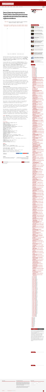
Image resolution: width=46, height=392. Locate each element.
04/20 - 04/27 (34, 301)
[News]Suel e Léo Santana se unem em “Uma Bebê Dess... (37, 98)
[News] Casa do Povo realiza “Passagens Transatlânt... (37, 245)
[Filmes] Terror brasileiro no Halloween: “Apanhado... (37, 273)
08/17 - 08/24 (34, 285)
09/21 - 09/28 (34, 280)
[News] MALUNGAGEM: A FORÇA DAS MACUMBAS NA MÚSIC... (37, 134)
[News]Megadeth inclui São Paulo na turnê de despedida (38, 131)
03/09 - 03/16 (34, 307)
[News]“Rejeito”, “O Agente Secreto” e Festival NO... (37, 182)
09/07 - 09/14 (34, 282)
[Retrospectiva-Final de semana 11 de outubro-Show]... (37, 264)
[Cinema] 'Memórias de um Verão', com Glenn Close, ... (37, 84)
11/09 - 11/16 (33, 74)
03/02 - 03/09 (34, 308)
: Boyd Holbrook (32, 383)
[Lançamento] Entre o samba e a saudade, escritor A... (38, 198)
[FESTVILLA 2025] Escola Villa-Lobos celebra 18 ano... (37, 123)
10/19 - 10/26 (34, 276)
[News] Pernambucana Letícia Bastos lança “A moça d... (37, 111)
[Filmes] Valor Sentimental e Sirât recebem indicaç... (37, 148)
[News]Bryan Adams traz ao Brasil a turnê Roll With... (38, 246)
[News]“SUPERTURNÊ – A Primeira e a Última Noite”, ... (37, 105)
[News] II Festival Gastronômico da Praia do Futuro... (37, 92)
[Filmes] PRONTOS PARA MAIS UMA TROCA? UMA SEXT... (38, 159)
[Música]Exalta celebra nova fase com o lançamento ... (37, 106)
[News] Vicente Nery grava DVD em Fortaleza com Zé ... (37, 243)
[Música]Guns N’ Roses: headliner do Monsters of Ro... (37, 95)
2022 (32, 319)
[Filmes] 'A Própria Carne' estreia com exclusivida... (37, 156)
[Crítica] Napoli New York (35, 142)
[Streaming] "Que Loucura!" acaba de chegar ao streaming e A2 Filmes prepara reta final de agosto (38, 41)
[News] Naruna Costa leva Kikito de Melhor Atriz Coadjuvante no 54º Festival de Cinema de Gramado (38, 53)
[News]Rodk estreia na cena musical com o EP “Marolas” (38, 122)
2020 (32, 321)
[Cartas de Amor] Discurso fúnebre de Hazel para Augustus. (39, 45)
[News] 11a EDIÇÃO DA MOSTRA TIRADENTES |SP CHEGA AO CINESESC (38, 33)
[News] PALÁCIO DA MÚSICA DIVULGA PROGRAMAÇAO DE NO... (37, 90)
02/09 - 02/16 (34, 311)
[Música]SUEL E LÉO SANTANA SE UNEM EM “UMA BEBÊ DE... (37, 108)
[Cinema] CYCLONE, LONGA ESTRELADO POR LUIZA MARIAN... (38, 78)
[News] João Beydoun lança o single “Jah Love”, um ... (38, 242)
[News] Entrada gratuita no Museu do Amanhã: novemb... (37, 261)
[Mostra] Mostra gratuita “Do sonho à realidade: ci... (37, 204)
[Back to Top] (43, 391)
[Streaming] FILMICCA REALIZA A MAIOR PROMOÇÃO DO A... (37, 79)
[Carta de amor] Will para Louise (38, 30)
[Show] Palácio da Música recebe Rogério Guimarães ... (38, 225)
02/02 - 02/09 (34, 312)
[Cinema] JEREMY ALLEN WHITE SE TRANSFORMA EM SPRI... (36, 162)
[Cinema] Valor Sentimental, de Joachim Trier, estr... (38, 268)
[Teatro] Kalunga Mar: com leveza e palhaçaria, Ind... (37, 171)
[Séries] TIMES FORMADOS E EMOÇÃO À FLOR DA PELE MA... (38, 215)
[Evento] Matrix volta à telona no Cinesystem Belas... (36, 272)
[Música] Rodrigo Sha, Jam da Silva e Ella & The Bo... (38, 253)
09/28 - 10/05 (34, 279)
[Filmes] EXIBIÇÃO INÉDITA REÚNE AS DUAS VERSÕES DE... (37, 81)
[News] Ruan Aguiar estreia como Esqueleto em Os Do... (36, 179)
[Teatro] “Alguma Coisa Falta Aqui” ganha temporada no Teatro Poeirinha (39, 57)
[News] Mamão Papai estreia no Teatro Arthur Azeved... (37, 178)
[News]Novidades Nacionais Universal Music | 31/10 (37, 103)
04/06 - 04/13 (34, 303)
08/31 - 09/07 (34, 283)
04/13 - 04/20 (34, 302)
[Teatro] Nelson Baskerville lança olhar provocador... (37, 170)
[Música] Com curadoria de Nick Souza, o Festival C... (37, 250)
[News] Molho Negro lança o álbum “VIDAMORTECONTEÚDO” (37, 116)
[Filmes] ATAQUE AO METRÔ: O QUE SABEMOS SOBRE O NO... (37, 221)
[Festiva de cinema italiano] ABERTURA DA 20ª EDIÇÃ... (38, 87)
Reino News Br (36, 10)
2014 (32, 327)
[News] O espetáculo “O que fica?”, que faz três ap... (37, 184)
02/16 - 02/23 (34, 310)
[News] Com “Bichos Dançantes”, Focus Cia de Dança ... (37, 117)
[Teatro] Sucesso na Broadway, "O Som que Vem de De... (37, 201)
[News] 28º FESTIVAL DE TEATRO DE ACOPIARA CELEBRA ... (37, 137)
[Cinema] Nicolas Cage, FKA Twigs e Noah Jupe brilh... (38, 151)
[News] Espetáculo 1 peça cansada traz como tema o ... (37, 141)
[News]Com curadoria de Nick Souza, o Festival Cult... (37, 240)
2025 (32, 67)
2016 (32, 325)
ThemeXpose (6, 390)
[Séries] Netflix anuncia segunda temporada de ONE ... (36, 229)
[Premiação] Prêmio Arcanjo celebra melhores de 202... (37, 212)
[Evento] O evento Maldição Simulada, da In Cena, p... (38, 256)
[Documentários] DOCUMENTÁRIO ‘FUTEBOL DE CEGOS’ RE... (37, 189)
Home (3, 0)
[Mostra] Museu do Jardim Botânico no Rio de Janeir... (38, 237)
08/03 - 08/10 (34, 287)
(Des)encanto (39, 382)
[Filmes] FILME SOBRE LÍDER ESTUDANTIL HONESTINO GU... (37, 196)
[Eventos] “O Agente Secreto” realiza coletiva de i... (37, 163)
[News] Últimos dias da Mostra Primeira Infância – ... (37, 139)
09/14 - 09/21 (34, 281)
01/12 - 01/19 (34, 315)
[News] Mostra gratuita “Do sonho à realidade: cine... (37, 254)
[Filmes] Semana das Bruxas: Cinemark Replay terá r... (37, 82)
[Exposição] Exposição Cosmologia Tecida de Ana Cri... (38, 226)
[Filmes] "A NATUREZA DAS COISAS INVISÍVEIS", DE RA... (36, 153)
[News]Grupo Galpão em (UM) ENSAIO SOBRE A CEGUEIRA (37, 236)
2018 (32, 323)
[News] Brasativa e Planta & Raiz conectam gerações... (36, 239)
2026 (32, 66)
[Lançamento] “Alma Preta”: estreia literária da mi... (37, 275)
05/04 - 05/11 (34, 299)
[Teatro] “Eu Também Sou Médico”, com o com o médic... (38, 223)
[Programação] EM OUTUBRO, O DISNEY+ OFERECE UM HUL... (37, 220)
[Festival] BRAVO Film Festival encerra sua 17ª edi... (38, 160)
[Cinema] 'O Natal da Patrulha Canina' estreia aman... (37, 143)
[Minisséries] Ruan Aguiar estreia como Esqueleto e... (37, 167)
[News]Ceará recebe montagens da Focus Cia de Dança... (38, 130)
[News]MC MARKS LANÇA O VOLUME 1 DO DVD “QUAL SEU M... (37, 109)
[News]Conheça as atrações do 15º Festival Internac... (37, 127)
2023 (32, 318)
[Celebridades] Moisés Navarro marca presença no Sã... (37, 206)
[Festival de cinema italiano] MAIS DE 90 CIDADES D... (37, 270)
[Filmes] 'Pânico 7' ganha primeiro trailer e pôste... (38, 85)
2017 (32, 324)
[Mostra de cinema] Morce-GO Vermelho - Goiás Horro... (38, 231)
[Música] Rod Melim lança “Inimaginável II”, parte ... (37, 136)
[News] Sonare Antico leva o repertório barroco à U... (37, 128)
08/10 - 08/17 (34, 286)
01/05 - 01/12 (34, 316)
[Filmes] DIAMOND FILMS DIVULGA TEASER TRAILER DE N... (37, 193)
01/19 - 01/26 (34, 314)
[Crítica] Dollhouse (35, 89)
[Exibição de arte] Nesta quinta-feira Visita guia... (37, 234)
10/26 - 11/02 (34, 76)
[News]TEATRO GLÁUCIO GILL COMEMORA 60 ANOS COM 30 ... (37, 120)
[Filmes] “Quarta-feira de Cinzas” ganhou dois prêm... (38, 192)
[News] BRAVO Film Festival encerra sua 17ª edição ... (38, 176)
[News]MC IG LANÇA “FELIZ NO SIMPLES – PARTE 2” (37, 119)
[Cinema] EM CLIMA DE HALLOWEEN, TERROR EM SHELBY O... (38, 195)
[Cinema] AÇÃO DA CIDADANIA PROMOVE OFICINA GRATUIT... (37, 125)
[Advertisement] (35, 19)
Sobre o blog (6, 0)
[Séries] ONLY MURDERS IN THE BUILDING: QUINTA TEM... (37, 218)
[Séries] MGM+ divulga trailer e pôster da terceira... (38, 149)
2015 (32, 326)
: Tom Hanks (36, 383)
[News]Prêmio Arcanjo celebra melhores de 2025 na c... (37, 94)
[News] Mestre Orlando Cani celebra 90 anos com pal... (37, 181)
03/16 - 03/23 (34, 306)
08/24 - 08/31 (34, 284)
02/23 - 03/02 (34, 309)
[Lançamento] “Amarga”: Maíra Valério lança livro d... (37, 199)
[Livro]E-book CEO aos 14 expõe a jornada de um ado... (38, 174)
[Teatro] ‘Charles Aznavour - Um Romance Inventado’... (38, 165)
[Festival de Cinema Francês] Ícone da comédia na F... (37, 214)
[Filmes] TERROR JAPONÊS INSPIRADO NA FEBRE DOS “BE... (37, 190)
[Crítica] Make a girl (35, 88)
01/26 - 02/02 (34, 313)
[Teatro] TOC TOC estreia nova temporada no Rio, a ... (36, 232)
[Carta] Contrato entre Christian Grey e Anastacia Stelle (39, 37)
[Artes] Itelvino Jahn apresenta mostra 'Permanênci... (37, 210)
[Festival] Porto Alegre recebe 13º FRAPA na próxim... (37, 203)
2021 (32, 320)
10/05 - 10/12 (34, 278)
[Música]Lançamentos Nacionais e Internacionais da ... (37, 101)
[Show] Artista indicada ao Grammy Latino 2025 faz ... (38, 133)
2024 (32, 317)
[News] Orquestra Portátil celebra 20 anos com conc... (38, 185)
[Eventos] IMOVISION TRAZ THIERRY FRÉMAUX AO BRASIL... (37, 146)
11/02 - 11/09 (34, 75)
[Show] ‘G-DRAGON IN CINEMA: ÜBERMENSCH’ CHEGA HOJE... (36, 145)
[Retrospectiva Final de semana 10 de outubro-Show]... (37, 265)
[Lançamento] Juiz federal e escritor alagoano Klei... (37, 209)
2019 (32, 322)
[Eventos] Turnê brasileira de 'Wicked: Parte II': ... (37, 154)
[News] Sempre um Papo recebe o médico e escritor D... (38, 100)
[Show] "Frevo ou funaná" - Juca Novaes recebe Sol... (37, 157)
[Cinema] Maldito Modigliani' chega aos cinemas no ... (37, 207)
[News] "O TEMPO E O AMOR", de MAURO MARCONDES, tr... (37, 248)
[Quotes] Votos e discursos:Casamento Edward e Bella (38, 26)
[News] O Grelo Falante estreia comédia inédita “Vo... (37, 114)
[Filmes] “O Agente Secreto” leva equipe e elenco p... (38, 228)
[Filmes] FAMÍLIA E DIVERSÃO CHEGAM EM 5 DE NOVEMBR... (37, 217)
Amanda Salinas (14, 390)
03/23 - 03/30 (34, 305)
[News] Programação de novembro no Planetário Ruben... (37, 97)
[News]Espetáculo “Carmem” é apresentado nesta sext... (36, 112)
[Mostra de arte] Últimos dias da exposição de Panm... (36, 168)
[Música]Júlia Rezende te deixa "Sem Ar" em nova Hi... (37, 187)
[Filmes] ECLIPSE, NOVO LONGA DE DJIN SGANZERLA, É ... (37, 267)
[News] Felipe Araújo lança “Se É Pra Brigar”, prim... (37, 173)
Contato (9, 0)
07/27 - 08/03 (34, 288)
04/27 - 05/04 (34, 300)
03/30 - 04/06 (34, 304)
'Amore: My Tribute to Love (34, 382)
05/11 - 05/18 (34, 298)
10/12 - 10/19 (34, 277)
